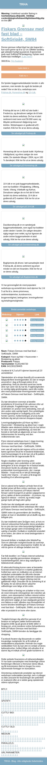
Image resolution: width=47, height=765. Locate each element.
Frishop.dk (6, 92)
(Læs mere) (27, 57)
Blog (13, 761)
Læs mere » (23, 68)
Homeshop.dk (18, 92)
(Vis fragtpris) (17, 61)
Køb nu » (23, 76)
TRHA (23, 4)
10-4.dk (31, 92)
